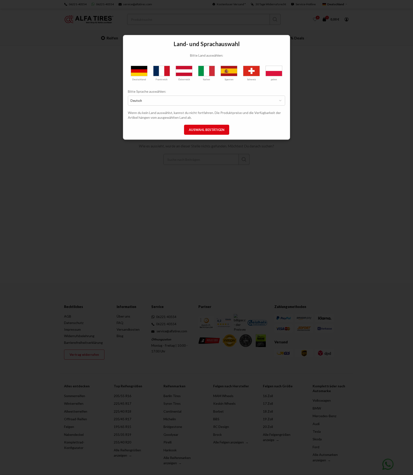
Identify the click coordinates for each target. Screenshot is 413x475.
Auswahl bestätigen (206, 130)
